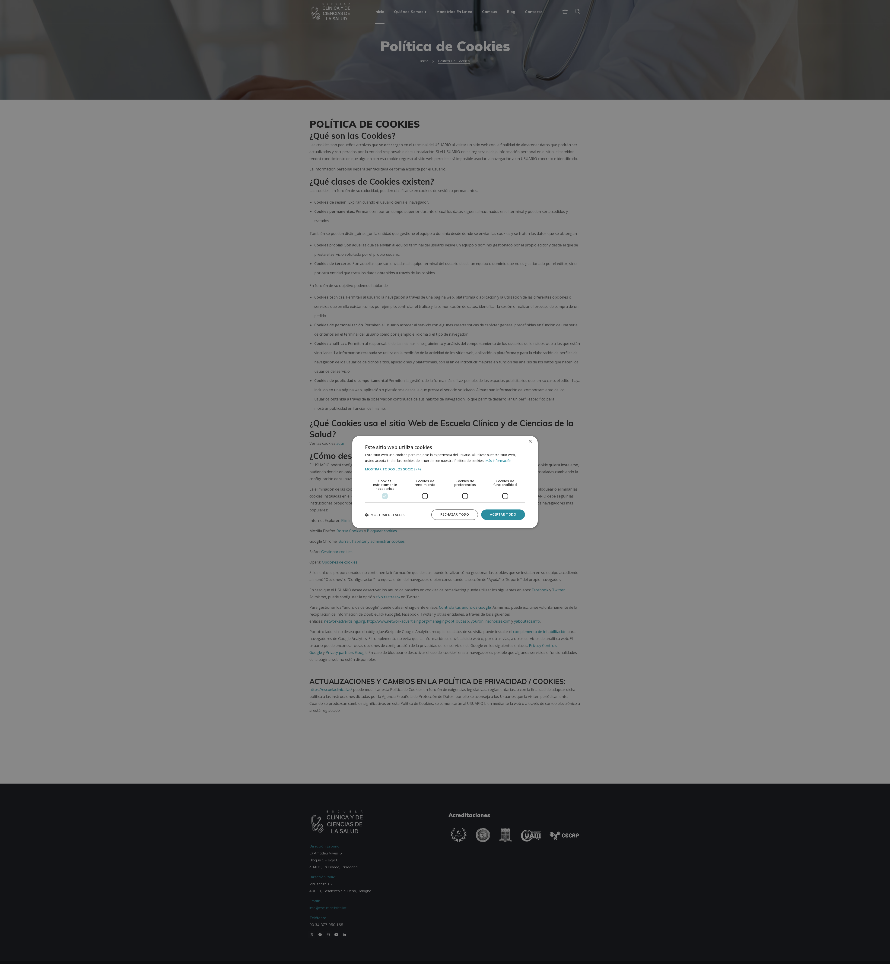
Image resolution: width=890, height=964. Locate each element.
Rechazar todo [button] (454, 514)
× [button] (530, 441)
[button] (445, 469)
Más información (498, 460)
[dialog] (445, 482)
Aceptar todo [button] (503, 514)
